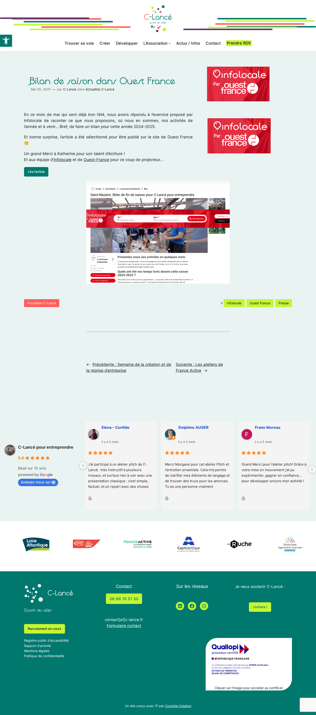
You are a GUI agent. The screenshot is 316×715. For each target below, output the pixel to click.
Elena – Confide (116, 427)
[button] (6, 41)
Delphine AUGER (193, 427)
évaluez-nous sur (36, 482)
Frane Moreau (267, 427)
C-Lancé (69, 89)
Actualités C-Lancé (100, 89)
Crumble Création (178, 706)
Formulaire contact (124, 625)
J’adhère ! (260, 607)
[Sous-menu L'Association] (169, 43)
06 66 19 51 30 (124, 599)
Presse (284, 303)
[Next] (312, 469)
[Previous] (83, 465)
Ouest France (260, 303)
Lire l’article (36, 172)
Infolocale (62, 159)
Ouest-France (96, 159)
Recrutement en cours (44, 629)
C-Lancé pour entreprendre (45, 447)
